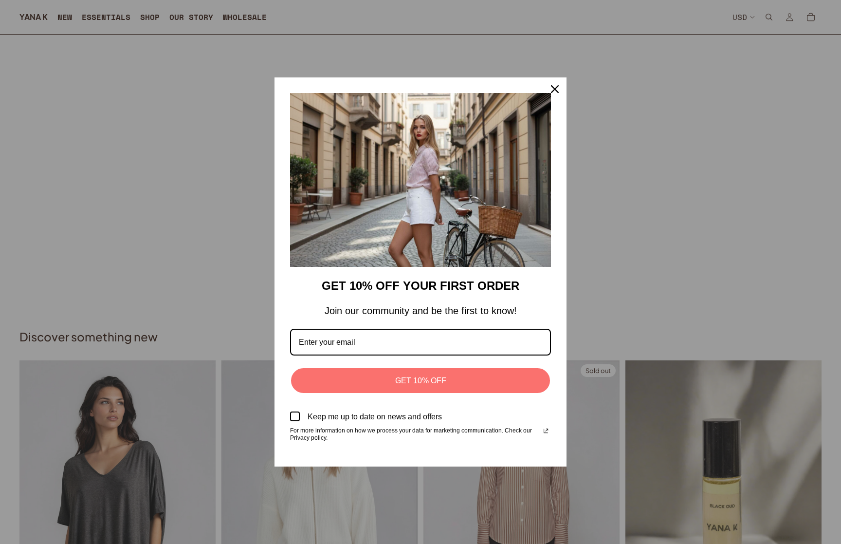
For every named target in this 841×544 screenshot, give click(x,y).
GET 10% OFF (420, 380)
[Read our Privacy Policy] (546, 431)
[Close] (555, 89)
